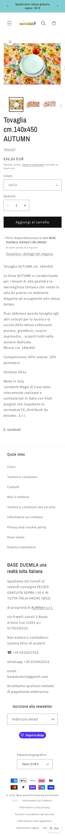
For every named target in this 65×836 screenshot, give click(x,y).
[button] (9, 23)
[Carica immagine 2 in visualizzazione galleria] (32, 104)
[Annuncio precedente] (8, 6)
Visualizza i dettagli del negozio (29, 253)
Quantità (9, 196)
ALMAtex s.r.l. (42, 607)
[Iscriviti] (52, 719)
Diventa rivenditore (21, 547)
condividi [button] (14, 429)
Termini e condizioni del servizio (31, 507)
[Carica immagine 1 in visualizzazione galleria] (16, 104)
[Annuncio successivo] (58, 6)
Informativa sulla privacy (34, 807)
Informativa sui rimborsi (25, 517)
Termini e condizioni (22, 477)
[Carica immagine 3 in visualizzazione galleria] (49, 104)
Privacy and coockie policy (26, 527)
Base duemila (24, 795)
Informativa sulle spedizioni (35, 821)
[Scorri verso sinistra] (4, 106)
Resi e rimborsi (18, 497)
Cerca (11, 466)
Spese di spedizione (33, 164)
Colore (8, 176)
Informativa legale (27, 827)
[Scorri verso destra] (61, 106)
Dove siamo (16, 537)
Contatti (13, 487)
